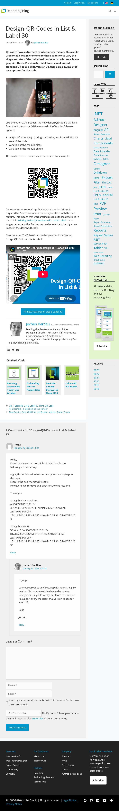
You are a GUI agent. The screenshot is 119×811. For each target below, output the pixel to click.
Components (103, 143)
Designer (102, 163)
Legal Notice (79, 2)
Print (41, 405)
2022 (96, 374)
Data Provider (102, 151)
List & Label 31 (101, 198)
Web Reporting (103, 256)
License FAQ (12, 769)
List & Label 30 (31, 405)
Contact (67, 2)
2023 (96, 370)
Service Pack (100, 243)
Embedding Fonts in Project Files (33, 386)
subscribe (37, 718)
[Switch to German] (112, 3)
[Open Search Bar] (109, 11)
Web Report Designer (16, 760)
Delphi (106, 159)
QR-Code (49, 405)
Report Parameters (103, 226)
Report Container (102, 222)
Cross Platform (101, 147)
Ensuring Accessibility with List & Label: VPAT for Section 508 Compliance (13, 393)
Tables (98, 248)
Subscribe (102, 346)
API (106, 129)
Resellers (38, 772)
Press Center (68, 765)
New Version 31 (14, 756)
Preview (100, 208)
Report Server (103, 235)
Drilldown (100, 172)
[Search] (110, 74)
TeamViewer (40, 760)
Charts (98, 138)
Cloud (108, 138)
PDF (103, 203)
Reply (13, 552)
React (96, 218)
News (64, 760)
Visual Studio (98, 252)
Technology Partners (44, 777)
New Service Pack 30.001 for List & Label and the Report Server (39, 412)
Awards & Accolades (72, 773)
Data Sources (101, 155)
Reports (100, 230)
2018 (96, 388)
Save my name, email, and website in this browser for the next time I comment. (44, 702)
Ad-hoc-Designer (100, 122)
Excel (97, 178)
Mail (96, 203)
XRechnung (99, 259)
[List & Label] (15, 11)
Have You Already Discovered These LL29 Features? (52, 390)
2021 (96, 377)
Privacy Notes (14, 804)
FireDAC (107, 182)
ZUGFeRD (99, 263)
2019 (96, 385)
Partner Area (40, 781)
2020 (96, 381)
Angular (98, 130)
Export (107, 177)
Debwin (97, 158)
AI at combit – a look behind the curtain (28, 408)
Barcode (19, 405)
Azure (96, 134)
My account (93, 2)
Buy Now (10, 773)
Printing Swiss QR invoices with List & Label (42, 220)
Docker (97, 168)
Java (96, 187)
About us (66, 756)
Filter (97, 182)
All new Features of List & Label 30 (43, 311)
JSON (102, 187)
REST (97, 239)
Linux (109, 187)
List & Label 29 (101, 191)
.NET (11, 405)
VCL (106, 248)
